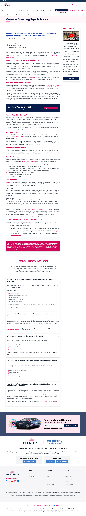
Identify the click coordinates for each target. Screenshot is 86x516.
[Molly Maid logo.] (5, 5)
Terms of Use (25, 505)
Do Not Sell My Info (47, 505)
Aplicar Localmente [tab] (58, 4)
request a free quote (16, 235)
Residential (30, 473)
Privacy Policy (32, 505)
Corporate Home (69, 484)
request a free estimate (49, 401)
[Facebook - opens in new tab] (6, 481)
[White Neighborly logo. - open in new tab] (3, 0)
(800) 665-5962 (56, 428)
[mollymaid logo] (15, 473)
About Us (49, 476)
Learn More (71, 78)
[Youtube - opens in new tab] (12, 481)
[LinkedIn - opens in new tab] (18, 481)
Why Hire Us (49, 473)
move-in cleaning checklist (52, 85)
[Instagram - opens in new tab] (15, 481)
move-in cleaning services (46, 305)
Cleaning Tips (68, 476)
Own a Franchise (50, 487)
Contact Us (49, 479)
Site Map (67, 481)
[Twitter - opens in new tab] (9, 481)
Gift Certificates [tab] (43, 4)
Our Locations (68, 479)
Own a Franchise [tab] (67, 4)
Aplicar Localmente (51, 484)
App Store (51, 461)
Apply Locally (50, 481)
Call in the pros (31, 77)
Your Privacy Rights (59, 505)
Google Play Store (63, 461)
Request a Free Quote (52, 108)
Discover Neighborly (28, 461)
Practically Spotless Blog (70, 473)
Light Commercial (32, 476)
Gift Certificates (69, 487)
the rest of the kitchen (17, 136)
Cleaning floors (9, 182)
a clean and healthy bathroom (28, 161)
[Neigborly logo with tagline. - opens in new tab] (54, 442)
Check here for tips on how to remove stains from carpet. (38, 209)
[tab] (78, 5)
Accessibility (39, 505)
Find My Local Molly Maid (70, 425)
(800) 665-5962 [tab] (77, 11)
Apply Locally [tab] (50, 4)
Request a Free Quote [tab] (62, 10)
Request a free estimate (13, 329)
